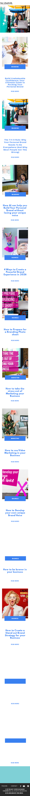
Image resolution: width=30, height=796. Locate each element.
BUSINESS (15, 257)
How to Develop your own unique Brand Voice (15, 513)
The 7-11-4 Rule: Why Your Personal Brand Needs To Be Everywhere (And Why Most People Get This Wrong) (15, 146)
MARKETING (15, 378)
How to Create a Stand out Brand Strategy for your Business (15, 634)
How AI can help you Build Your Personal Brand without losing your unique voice (15, 210)
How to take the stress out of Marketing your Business (15, 392)
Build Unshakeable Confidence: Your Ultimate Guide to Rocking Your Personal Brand (15, 82)
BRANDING (15, 67)
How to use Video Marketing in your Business (15, 453)
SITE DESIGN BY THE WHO (14, 793)
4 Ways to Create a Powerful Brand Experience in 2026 (15, 272)
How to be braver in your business (15, 570)
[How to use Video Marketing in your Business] (15, 423)
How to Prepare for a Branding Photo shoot (15, 332)
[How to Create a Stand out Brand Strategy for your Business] (15, 603)
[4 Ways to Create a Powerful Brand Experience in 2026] (15, 242)
